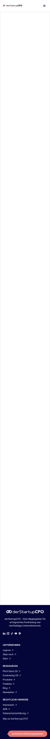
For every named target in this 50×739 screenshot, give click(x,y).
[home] (15, 5)
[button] (44, 6)
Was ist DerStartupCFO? (15, 718)
